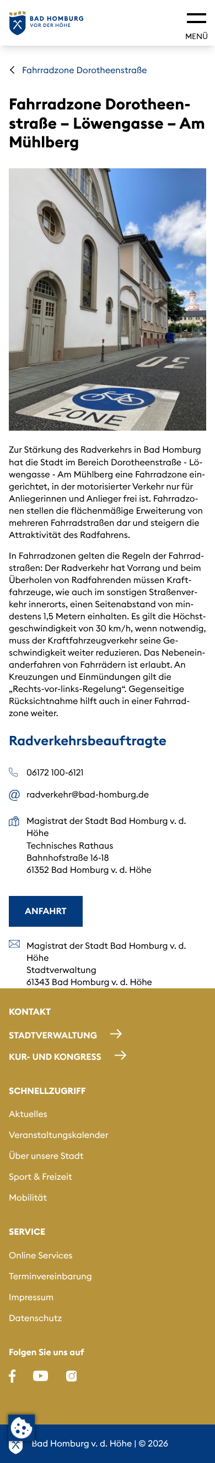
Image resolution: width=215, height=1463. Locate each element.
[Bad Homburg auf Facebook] (12, 1376)
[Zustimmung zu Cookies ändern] (21, 1428)
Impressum (31, 1297)
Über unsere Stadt (46, 1156)
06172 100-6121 (55, 772)
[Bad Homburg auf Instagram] (71, 1376)
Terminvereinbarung (50, 1276)
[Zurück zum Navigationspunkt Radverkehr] (12, 69)
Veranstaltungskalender (58, 1135)
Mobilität (28, 1197)
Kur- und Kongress (55, 1057)
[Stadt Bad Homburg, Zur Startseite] (46, 23)
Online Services (40, 1255)
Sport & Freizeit (40, 1177)
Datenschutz (35, 1318)
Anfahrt (46, 911)
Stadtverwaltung (53, 1035)
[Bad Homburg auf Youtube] (40, 1376)
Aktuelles (28, 1114)
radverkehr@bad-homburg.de (87, 794)
